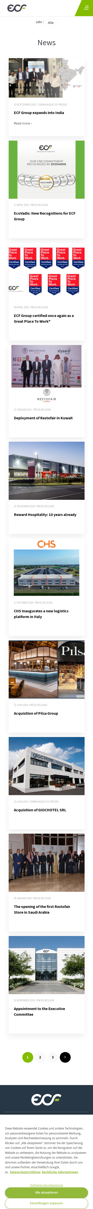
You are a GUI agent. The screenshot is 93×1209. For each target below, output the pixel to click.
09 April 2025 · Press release (31, 307)
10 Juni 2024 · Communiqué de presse (36, 801)
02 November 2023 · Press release (34, 1000)
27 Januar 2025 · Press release (32, 409)
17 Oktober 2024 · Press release (33, 602)
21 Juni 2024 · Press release (30, 705)
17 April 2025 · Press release (31, 205)
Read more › (23, 123)
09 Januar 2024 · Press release (32, 898)
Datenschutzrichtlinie (25, 1172)
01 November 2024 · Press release (34, 506)
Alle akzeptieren (46, 1192)
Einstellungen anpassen (46, 1203)
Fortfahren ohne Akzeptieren (46, 1185)
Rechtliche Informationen (60, 1172)
